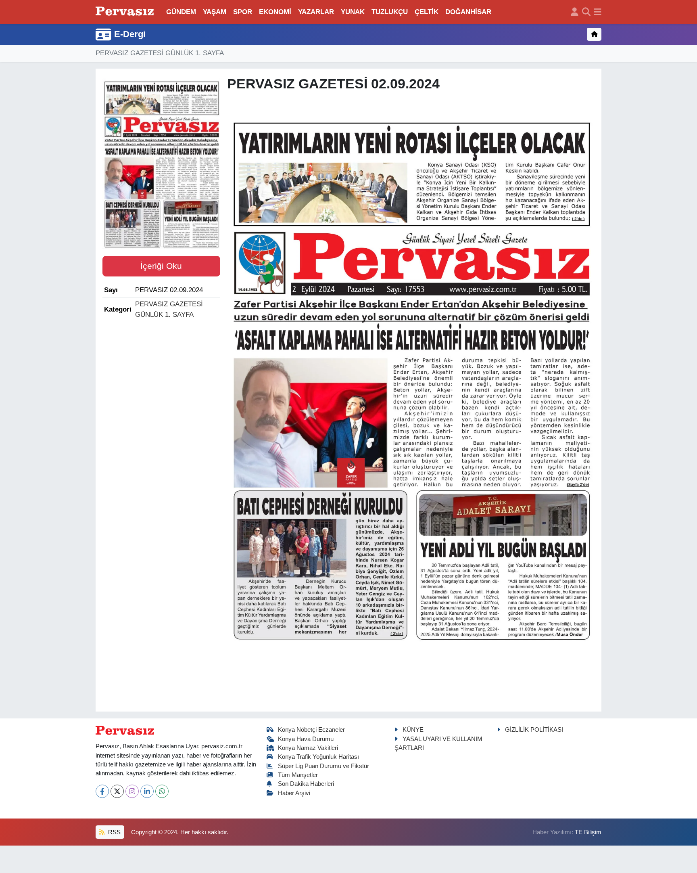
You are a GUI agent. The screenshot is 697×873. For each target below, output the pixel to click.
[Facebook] (102, 791)
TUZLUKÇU (389, 12)
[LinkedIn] (147, 791)
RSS (113, 832)
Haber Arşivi (294, 793)
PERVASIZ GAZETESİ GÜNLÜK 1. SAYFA (160, 53)
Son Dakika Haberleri (306, 784)
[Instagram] (132, 791)
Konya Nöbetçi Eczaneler (311, 729)
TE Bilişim (588, 832)
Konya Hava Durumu (306, 739)
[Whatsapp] (162, 791)
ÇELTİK (426, 12)
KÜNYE (413, 729)
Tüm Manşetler (298, 775)
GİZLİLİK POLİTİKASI (534, 729)
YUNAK (353, 12)
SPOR (242, 12)
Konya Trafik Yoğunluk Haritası (318, 757)
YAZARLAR (316, 12)
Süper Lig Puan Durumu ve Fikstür (323, 766)
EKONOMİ (275, 12)
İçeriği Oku (161, 266)
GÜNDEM (181, 12)
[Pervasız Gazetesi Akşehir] (126, 11)
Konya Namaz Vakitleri (308, 748)
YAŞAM (214, 12)
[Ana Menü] (597, 12)
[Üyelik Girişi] (574, 12)
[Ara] (586, 12)
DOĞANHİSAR (468, 12)
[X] (117, 791)
